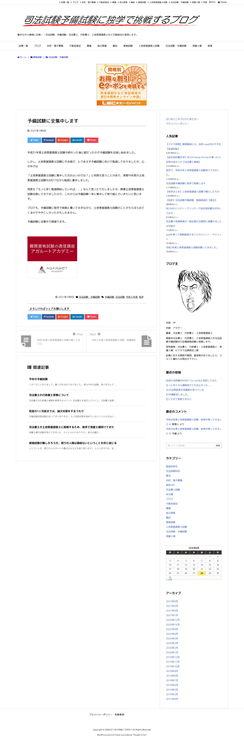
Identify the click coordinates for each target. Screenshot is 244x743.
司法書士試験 (173, 489)
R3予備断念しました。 (178, 394)
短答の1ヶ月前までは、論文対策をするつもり (56, 411)
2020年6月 (172, 633)
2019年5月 (172, 689)
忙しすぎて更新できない (179, 399)
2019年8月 (172, 675)
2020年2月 (172, 647)
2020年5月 (172, 638)
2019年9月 (172, 671)
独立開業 (123, 2)
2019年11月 (173, 661)
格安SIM (170, 485)
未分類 (169, 494)
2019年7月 (172, 680)
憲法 (168, 475)
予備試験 (109, 296)
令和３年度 (132, 296)
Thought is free (139, 735)
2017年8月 (172, 698)
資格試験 (142, 2)
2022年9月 (172, 601)
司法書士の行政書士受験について (49, 395)
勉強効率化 (172, 466)
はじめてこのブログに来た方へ (182, 119)
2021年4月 (172, 610)
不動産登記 (104, 2)
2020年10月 (173, 624)
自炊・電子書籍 (89, 2)
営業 (205, 2)
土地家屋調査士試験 (158, 2)
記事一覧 (65, 2)
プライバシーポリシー (177, 123)
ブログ (75, 2)
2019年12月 (173, 657)
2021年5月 (172, 605)
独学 (141, 296)
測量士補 (196, 2)
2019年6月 (172, 685)
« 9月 (169, 579)
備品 (133, 2)
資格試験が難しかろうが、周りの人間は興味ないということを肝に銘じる (73, 443)
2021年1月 (172, 615)
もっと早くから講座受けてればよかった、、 (189, 385)
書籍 (114, 2)
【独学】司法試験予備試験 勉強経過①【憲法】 (191, 200)
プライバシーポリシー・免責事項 (106, 714)
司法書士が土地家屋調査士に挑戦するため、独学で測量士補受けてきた (71, 427)
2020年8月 (172, 629)
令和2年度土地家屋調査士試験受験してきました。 (192, 247)
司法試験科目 (173, 471)
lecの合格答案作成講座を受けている (185, 389)
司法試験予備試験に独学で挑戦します (185, 183)
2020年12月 (173, 619)
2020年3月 (172, 643)
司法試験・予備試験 (180, 2)
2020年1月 (172, 652)
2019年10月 (173, 666)
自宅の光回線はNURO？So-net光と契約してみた (191, 380)
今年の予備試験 (38, 379)
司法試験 (120, 296)
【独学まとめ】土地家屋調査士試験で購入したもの (192, 191)
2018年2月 (172, 694)
